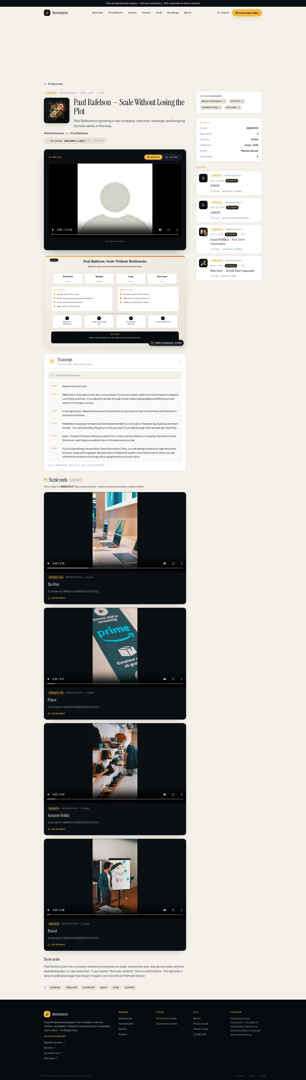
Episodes (97, 12)
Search (225, 12)
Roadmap (173, 12)
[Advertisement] (153, 45)
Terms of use (200, 1028)
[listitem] (115, 386)
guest (103, 987)
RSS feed (231, 107)
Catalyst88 (199, 1034)
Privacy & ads (201, 1023)
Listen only (58, 598)
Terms (251, 1076)
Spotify (235, 101)
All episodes (55, 83)
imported (71, 987)
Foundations (115, 12)
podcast (55, 987)
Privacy (240, 1076)
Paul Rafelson (79, 133)
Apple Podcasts (212, 101)
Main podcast (68, 93)
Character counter (166, 1023)
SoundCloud (210, 107)
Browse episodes (247, 12)
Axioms (132, 12)
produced (88, 987)
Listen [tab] (173, 157)
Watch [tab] (155, 157)
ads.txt (262, 1076)
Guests (146, 12)
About (187, 12)
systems (129, 987)
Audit (159, 12)
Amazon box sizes (166, 1018)
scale (116, 987)
